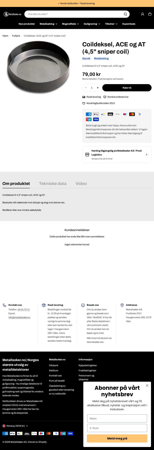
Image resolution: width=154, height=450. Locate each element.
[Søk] (125, 14)
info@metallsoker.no (19, 317)
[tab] (16, 184)
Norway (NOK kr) (16, 426)
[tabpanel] (77, 202)
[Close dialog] (147, 385)
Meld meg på (117, 438)
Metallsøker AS (19, 442)
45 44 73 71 (24, 309)
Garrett (86, 58)
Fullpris (16, 35)
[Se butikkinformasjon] (146, 154)
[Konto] (142, 14)
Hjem (5, 35)
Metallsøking (101, 58)
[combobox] (77, 14)
